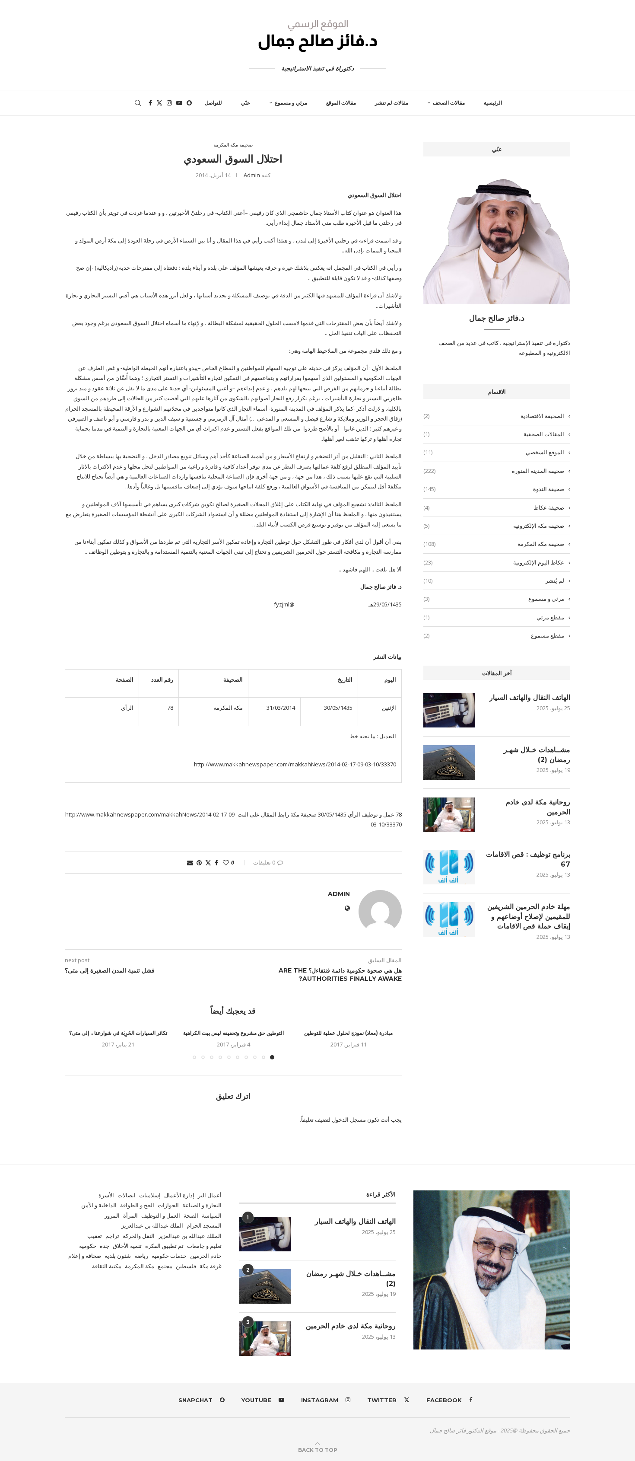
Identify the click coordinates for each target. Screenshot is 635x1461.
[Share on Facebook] (216, 862)
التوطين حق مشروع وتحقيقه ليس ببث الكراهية (233, 1033)
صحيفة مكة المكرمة (493, 544)
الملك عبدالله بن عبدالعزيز (152, 1225)
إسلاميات (150, 1195)
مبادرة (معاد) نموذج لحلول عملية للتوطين (348, 1033)
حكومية (87, 1246)
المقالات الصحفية (493, 434)
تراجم (112, 1236)
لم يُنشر (493, 580)
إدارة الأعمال (179, 1195)
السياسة (212, 1215)
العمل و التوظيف (160, 1215)
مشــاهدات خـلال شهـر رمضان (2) (537, 754)
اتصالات (126, 1195)
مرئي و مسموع (291, 102)
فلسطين (186, 1266)
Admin (252, 175)
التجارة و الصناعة (202, 1205)
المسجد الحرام (204, 1225)
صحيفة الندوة (493, 489)
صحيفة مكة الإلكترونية (493, 526)
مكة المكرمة (139, 1266)
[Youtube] (179, 102)
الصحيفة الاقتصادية (493, 416)
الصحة (191, 1215)
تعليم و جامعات (204, 1246)
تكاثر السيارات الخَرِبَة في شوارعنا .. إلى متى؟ (118, 1033)
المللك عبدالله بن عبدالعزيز (190, 1236)
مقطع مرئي (493, 617)
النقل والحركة (139, 1236)
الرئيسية (493, 102)
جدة (104, 1246)
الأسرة (106, 1195)
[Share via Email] (190, 862)
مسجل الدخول (349, 1119)
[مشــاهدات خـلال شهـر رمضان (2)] (449, 762)
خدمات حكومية (169, 1256)
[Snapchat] (189, 102)
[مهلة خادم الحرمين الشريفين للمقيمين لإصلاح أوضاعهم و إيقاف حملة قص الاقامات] (449, 919)
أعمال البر (210, 1195)
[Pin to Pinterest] (199, 862)
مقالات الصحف (449, 102)
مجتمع (165, 1266)
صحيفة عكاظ (493, 507)
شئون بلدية (118, 1256)
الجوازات (168, 1205)
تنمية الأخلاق (127, 1246)
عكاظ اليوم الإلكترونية (493, 562)
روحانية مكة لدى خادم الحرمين (538, 807)
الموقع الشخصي (493, 452)
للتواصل (213, 102)
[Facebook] (150, 102)
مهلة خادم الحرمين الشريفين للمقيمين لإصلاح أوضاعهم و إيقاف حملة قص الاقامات (528, 916)
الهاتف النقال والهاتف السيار (529, 697)
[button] (76, 1044)
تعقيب (94, 1236)
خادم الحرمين (206, 1256)
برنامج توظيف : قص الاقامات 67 (528, 859)
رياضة (141, 1256)
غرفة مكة (211, 1266)
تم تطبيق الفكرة (164, 1246)
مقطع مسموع (493, 635)
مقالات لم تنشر (391, 102)
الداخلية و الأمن (99, 1205)
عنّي (245, 102)
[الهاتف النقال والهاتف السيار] (449, 710)
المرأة (130, 1215)
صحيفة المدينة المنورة (493, 471)
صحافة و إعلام (84, 1256)
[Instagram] (169, 102)
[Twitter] (159, 102)
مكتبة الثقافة (106, 1266)
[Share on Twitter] (208, 862)
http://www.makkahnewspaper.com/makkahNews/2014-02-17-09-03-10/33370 (295, 764)
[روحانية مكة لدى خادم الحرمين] (449, 814)
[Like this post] (226, 862)
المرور (112, 1215)
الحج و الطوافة (137, 1205)
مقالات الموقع (341, 102)
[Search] (137, 102)
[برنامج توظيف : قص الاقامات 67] (449, 867)
